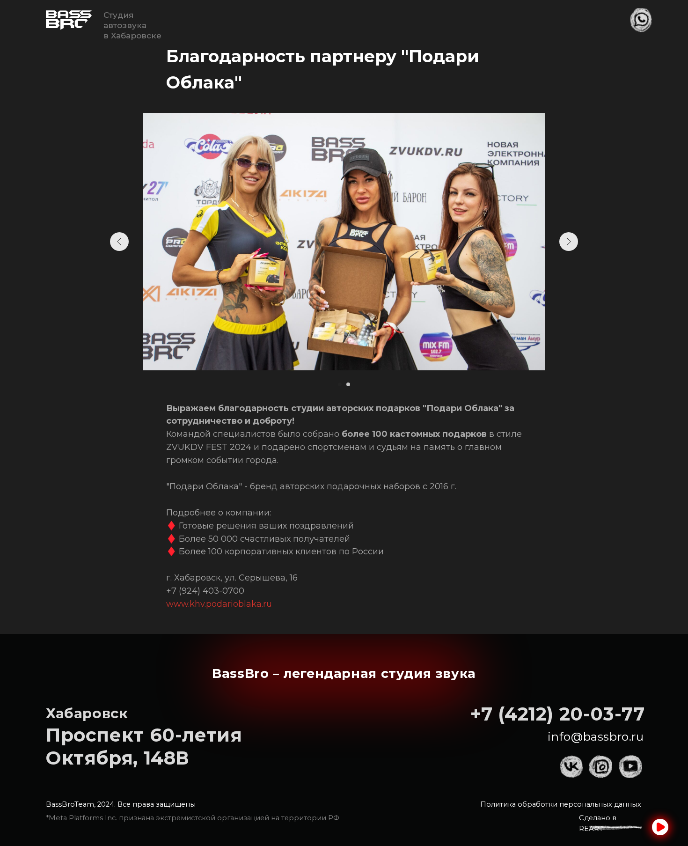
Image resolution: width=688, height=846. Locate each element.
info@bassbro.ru (596, 736)
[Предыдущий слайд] (119, 241)
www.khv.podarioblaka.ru (219, 604)
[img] (69, 20)
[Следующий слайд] (568, 241)
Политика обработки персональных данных (560, 804)
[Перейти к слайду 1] (340, 384)
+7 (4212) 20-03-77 (557, 714)
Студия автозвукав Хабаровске (132, 25)
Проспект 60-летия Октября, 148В (144, 746)
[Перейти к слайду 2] (348, 384)
